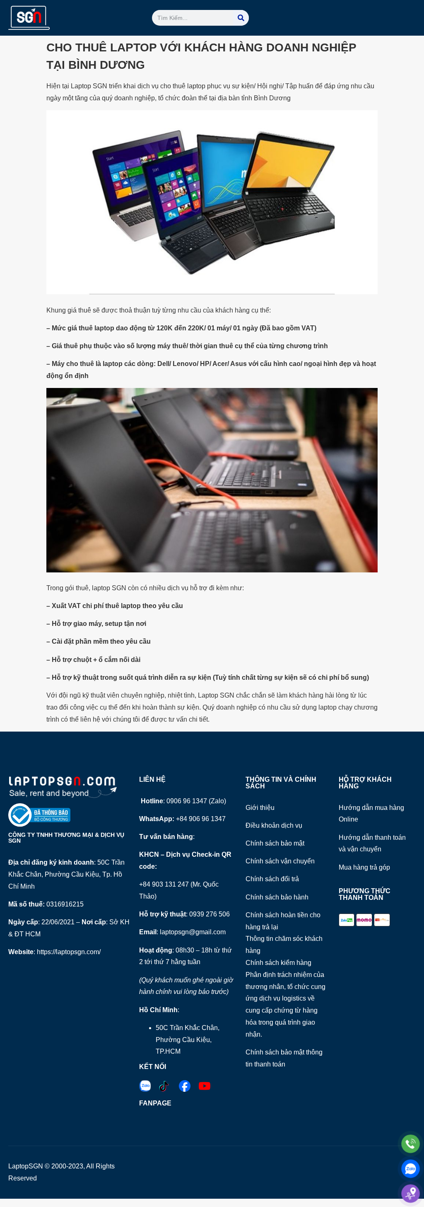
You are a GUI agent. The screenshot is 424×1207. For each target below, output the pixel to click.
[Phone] (410, 1143)
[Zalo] (410, 1168)
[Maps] (410, 1193)
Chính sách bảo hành (277, 897)
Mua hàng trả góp (364, 867)
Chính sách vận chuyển (280, 861)
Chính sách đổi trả (272, 878)
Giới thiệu (260, 807)
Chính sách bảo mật (275, 843)
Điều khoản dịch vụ (274, 825)
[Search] (241, 18)
